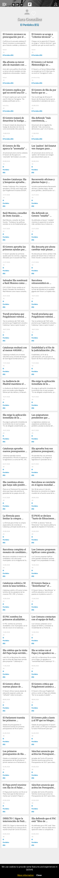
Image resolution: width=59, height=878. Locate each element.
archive (35, 5)
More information (25, 875)
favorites (23, 5)
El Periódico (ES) (29, 24)
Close (39, 875)
